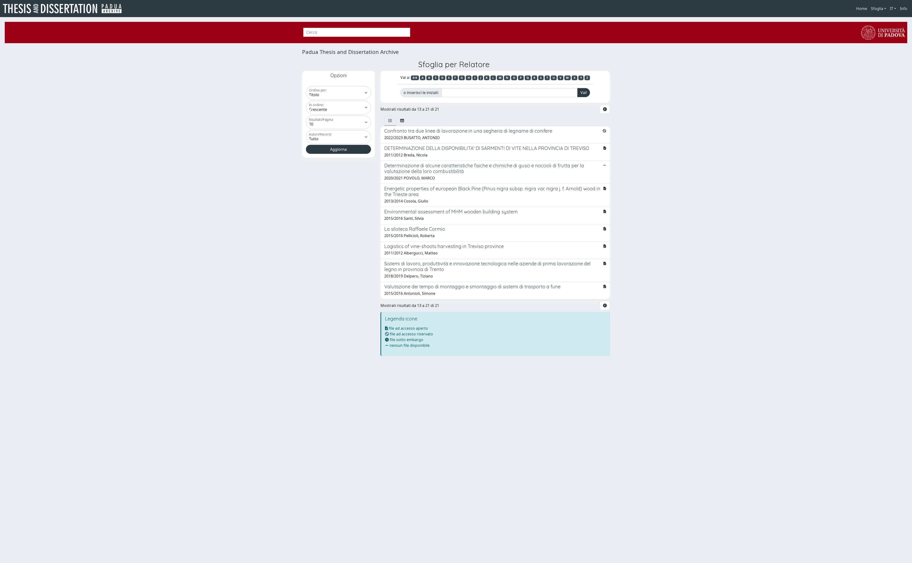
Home (861, 8)
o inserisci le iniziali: (421, 92)
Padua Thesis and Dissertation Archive (350, 52)
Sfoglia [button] (877, 8)
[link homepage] (64, 8)
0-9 (415, 78)
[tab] (390, 121)
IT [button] (891, 8)
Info (903, 8)
